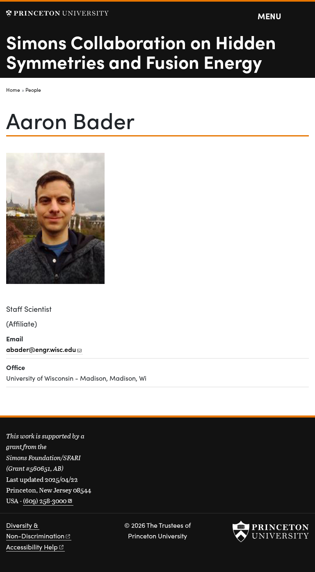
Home (13, 89)
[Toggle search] (303, 16)
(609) (44, 500)
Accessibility (32, 546)
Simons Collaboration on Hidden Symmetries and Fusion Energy (141, 51)
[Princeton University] (57, 13)
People (33, 89)
